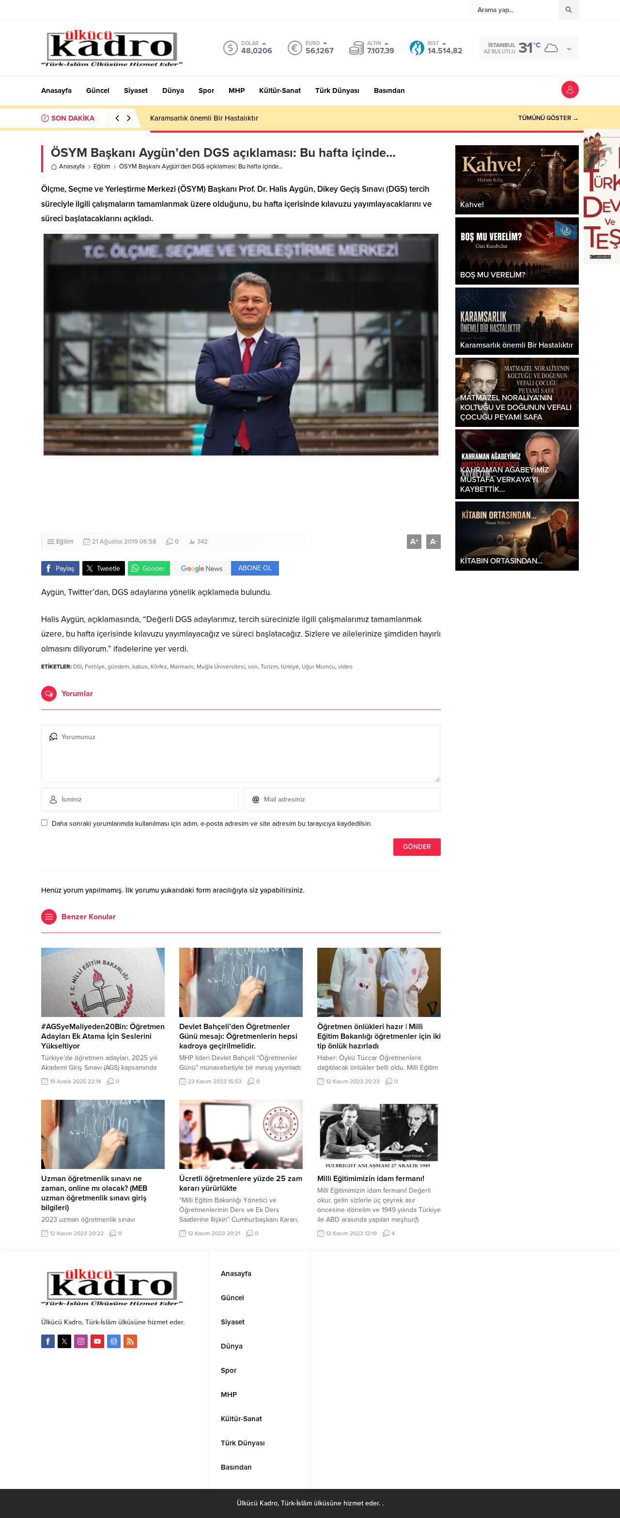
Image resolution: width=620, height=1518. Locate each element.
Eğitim (101, 166)
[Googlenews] (114, 1341)
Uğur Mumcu (318, 666)
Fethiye (95, 666)
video (345, 666)
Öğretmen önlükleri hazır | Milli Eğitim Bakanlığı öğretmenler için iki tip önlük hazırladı (379, 1036)
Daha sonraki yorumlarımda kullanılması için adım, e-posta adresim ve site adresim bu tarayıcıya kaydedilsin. (212, 824)
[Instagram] (81, 1341)
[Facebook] (48, 1341)
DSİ (77, 666)
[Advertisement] (241, 495)
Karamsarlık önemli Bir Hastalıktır (204, 118)
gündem (118, 666)
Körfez (159, 666)
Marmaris (182, 666)
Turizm (269, 666)
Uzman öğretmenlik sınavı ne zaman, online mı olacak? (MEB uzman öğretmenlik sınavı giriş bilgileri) (94, 1193)
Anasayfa (72, 166)
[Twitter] (64, 1341)
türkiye (290, 666)
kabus (140, 666)
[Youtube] (97, 1341)
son (253, 666)
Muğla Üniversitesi (221, 666)
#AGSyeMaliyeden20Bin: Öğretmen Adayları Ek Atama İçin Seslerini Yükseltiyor (103, 1036)
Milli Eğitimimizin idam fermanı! (370, 1179)
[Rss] (130, 1341)
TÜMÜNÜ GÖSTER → (548, 118)
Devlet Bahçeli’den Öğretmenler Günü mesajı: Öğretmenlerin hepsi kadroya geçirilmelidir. (238, 1036)
